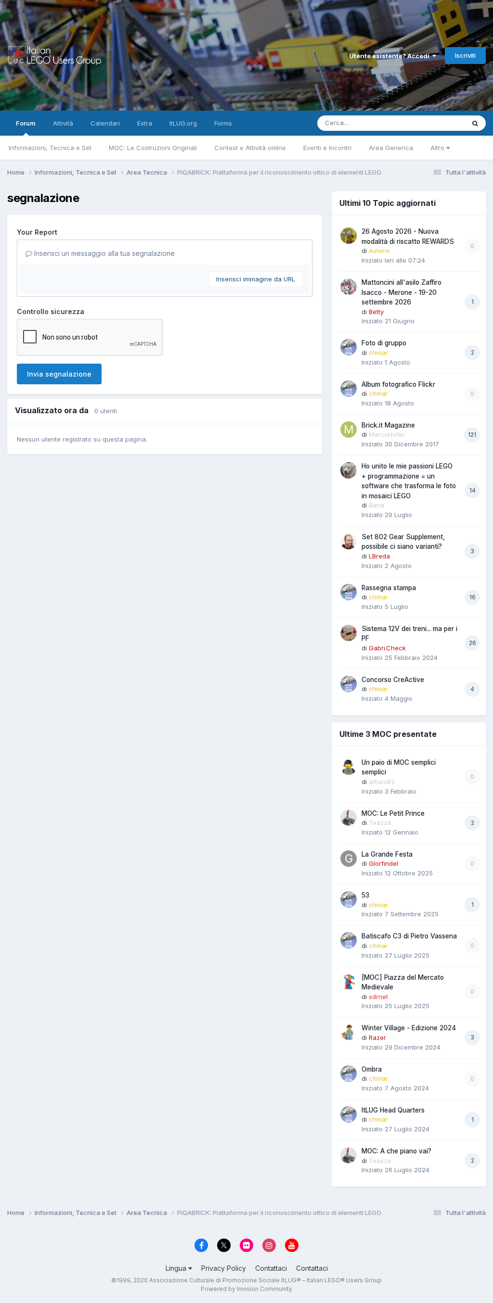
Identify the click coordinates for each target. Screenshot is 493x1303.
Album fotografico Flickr (398, 384)
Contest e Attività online (250, 148)
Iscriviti (465, 55)
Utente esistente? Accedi (390, 56)
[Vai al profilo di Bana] (348, 470)
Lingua (177, 1268)
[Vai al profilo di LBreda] (348, 541)
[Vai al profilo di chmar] (348, 347)
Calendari (105, 123)
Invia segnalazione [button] (59, 374)
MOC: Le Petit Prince (393, 813)
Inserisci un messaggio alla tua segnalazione (103, 253)
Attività (63, 123)
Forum (26, 123)
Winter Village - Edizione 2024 (409, 1028)
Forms (223, 123)
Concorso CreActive (393, 679)
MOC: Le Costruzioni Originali (153, 148)
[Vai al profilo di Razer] (348, 1032)
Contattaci (271, 1268)
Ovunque (439, 123)
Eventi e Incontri (327, 148)
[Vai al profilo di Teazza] (348, 818)
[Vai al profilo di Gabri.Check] (348, 633)
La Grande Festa (387, 854)
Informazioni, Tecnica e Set (50, 148)
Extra (144, 123)
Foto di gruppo (384, 343)
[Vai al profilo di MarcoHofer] (348, 429)
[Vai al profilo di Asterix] (348, 236)
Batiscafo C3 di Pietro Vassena (409, 936)
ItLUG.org (183, 123)
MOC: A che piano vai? (396, 1151)
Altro (438, 148)
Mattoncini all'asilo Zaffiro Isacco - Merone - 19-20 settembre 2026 (401, 292)
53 (365, 895)
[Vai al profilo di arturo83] (348, 767)
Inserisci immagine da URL (255, 279)
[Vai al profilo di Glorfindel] (348, 858)
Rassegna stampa (389, 588)
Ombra (372, 1069)
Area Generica (391, 148)
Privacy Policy (223, 1268)
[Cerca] (475, 123)
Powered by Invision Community (246, 1288)
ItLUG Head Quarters (393, 1110)
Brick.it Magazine (388, 425)
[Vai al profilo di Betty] (348, 286)
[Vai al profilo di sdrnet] (348, 982)
